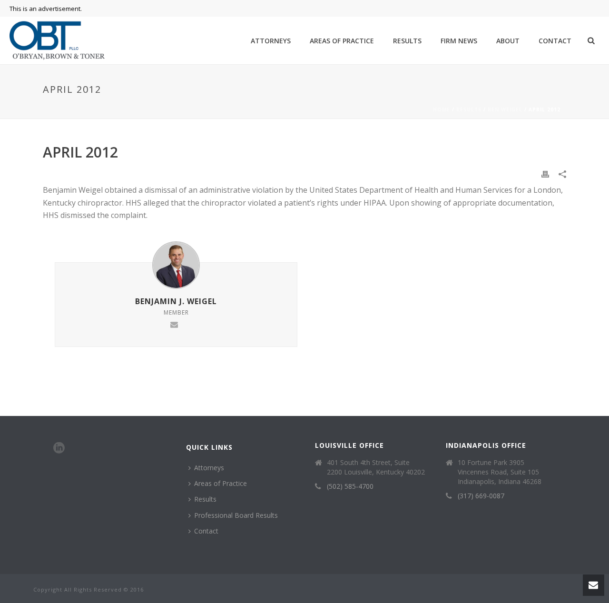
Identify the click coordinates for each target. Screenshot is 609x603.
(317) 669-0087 (481, 496)
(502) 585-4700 (350, 486)
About (508, 40)
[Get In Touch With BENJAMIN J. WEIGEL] (174, 323)
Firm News (459, 40)
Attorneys (271, 40)
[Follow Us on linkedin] (59, 448)
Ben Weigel (505, 109)
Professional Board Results (236, 515)
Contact (555, 40)
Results (407, 40)
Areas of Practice (342, 40)
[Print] (545, 173)
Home (441, 109)
